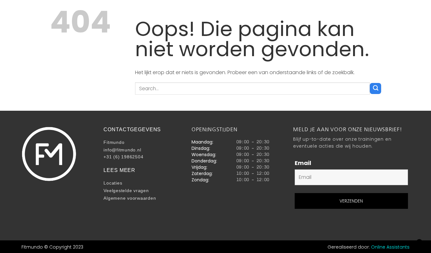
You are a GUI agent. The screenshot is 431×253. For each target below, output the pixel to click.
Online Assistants (390, 247)
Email (303, 163)
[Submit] (375, 88)
